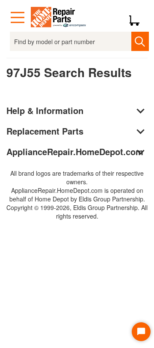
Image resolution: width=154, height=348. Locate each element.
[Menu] (17, 17)
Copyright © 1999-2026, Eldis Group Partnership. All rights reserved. (77, 211)
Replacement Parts (44, 131)
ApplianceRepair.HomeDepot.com (74, 151)
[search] (139, 41)
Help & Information (44, 110)
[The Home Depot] (58, 17)
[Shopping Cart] (137, 17)
